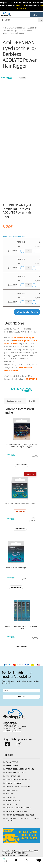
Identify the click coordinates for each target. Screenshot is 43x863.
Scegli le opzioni (21, 465)
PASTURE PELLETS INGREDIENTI (18, 808)
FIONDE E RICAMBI (13, 783)
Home (7, 28)
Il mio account (16, 860)
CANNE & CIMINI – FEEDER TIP (18, 786)
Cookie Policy (16, 851)
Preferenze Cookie (27, 851)
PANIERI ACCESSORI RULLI (16, 811)
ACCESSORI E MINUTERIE (16, 772)
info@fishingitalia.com (12, 730)
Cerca (27, 860)
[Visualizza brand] (6, 82)
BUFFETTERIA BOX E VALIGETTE (18, 780)
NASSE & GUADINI (13, 801)
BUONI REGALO (12, 762)
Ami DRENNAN (32, 28)
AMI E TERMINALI (18, 28)
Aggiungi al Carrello (28, 312)
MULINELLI (10, 797)
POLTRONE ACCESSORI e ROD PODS (20, 815)
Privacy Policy (6, 851)
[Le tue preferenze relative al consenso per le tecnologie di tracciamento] (4, 859)
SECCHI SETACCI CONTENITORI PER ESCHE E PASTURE (22, 819)
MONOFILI (10, 794)
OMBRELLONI (11, 804)
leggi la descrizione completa (14, 237)
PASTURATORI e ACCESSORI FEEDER (20, 769)
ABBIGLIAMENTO (12, 765)
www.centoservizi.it (22, 855)
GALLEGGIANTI (12, 790)
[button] (35, 15)
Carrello (36, 859)
